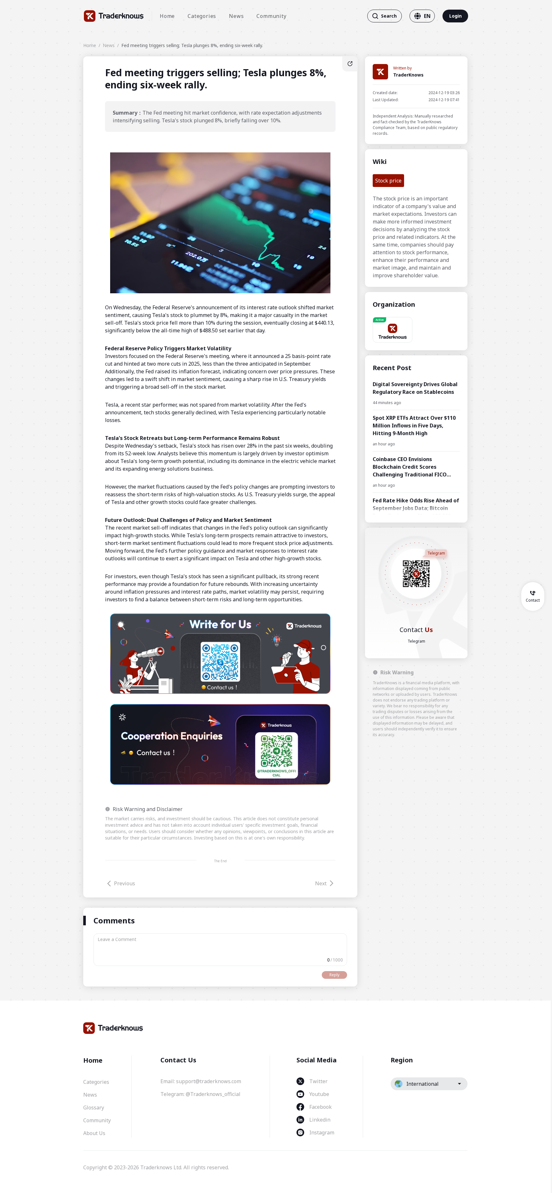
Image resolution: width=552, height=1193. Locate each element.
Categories (202, 16)
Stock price (388, 180)
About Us (94, 1133)
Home (167, 16)
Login (455, 16)
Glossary (93, 1107)
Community (271, 16)
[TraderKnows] (114, 16)
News (236, 16)
